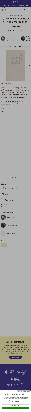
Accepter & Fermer (15, 408)
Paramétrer (15, 405)
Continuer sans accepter (24, 391)
